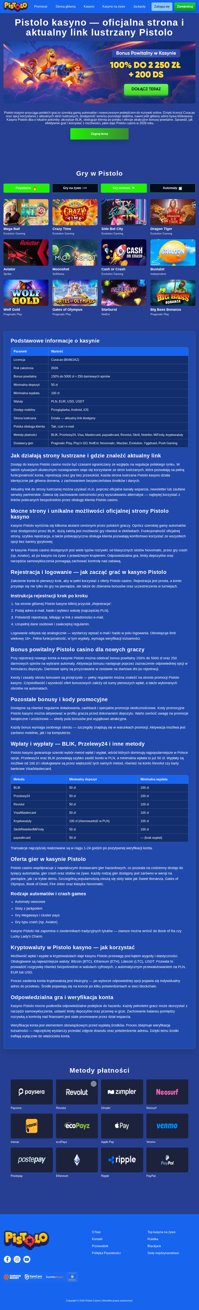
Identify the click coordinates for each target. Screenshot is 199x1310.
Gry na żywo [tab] (75, 188)
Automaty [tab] (172, 188)
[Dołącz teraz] (99, 72)
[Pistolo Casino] (15, 6)
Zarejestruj (185, 6)
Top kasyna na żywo (161, 1232)
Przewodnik (100, 1246)
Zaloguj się (162, 6)
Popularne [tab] (26, 188)
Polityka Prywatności (106, 1253)
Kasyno (89, 6)
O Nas (96, 1232)
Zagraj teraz (99, 133)
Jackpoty (139, 6)
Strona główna (66, 6)
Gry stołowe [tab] (124, 188)
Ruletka (153, 1239)
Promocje (40, 6)
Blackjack (154, 1246)
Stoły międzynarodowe (163, 1253)
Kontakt (97, 1239)
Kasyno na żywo (113, 6)
